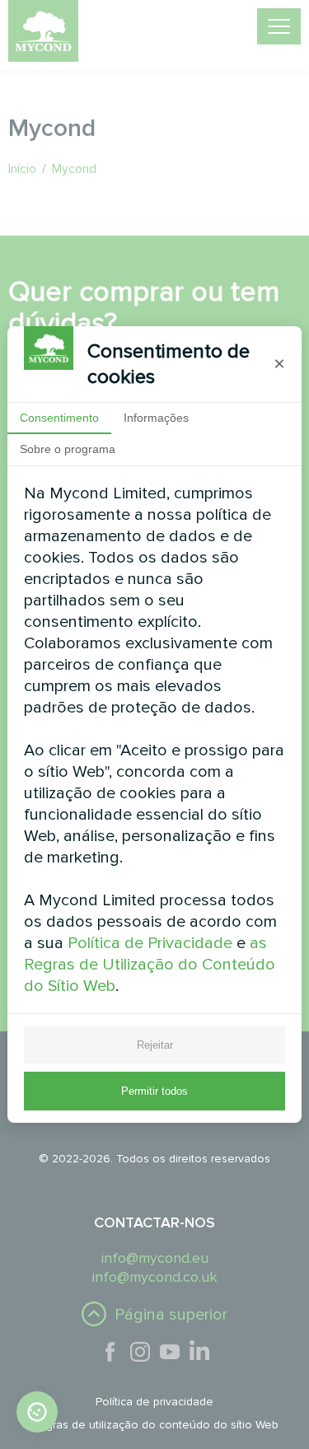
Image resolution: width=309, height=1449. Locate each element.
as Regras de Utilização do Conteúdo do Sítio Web (149, 964)
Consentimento (59, 417)
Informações (156, 417)
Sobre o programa (67, 449)
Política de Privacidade (150, 943)
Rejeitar (155, 1045)
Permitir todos (154, 1091)
